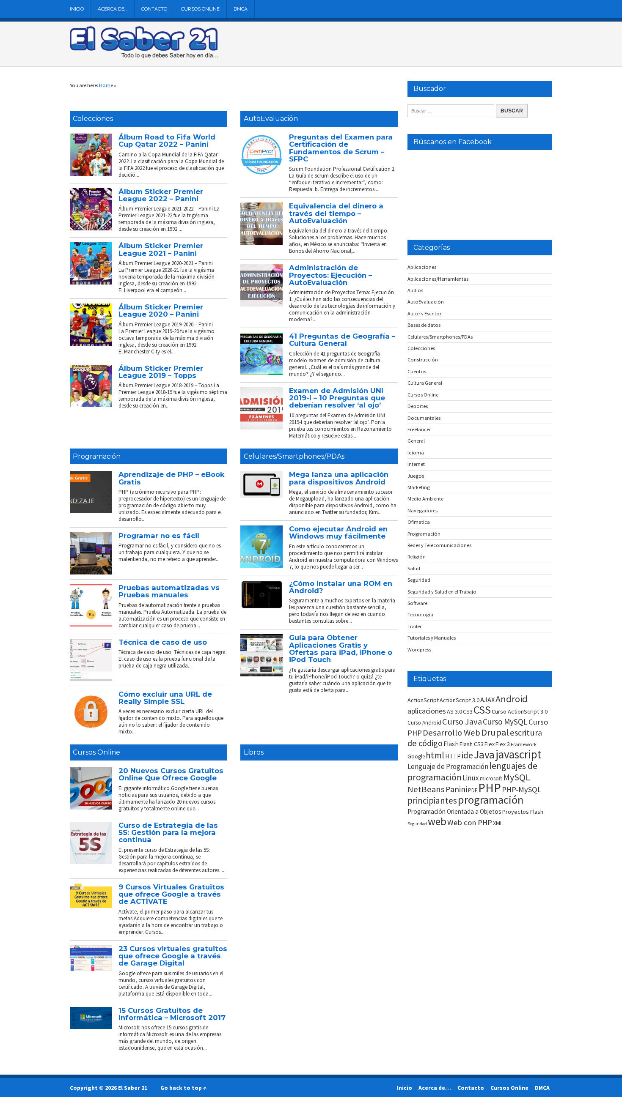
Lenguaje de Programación (447, 766)
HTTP (453, 756)
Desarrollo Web (451, 732)
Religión (416, 556)
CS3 (468, 711)
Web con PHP (469, 822)
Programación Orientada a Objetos (454, 811)
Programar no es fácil (158, 535)
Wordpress (419, 649)
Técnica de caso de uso (162, 642)
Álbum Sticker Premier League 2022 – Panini (160, 195)
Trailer (414, 626)
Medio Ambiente (425, 498)
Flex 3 (502, 744)
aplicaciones (426, 711)
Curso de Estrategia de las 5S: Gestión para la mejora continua (168, 832)
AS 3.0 (454, 711)
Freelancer (419, 429)
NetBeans (426, 789)
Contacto (154, 9)
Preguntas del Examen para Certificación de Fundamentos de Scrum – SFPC (341, 148)
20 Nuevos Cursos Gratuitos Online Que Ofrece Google (170, 774)
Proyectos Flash (522, 811)
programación (490, 800)
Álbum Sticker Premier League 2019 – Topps (160, 372)
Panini (456, 789)
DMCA (241, 9)
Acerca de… (112, 9)
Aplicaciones (421, 267)
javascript (518, 754)
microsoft (491, 778)
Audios (415, 290)
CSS (482, 710)
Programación (97, 456)
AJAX (487, 699)
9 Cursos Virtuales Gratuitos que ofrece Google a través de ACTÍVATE (171, 894)
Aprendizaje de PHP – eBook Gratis (171, 478)
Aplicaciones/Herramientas (437, 279)
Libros (254, 752)
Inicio (77, 9)
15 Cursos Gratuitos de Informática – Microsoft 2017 (172, 1014)
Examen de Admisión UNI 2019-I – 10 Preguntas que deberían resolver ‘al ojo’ (337, 398)
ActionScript (423, 700)
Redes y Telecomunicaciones (439, 545)
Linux (470, 777)
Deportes (417, 406)
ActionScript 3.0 (459, 700)
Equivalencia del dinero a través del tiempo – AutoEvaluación (336, 213)
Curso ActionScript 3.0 (520, 711)
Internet (416, 464)
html (435, 755)
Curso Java (462, 721)
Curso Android (424, 722)
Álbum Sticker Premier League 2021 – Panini (160, 249)
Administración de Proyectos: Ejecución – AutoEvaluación (330, 275)
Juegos (415, 476)
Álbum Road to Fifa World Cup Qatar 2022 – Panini (166, 140)
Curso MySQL (505, 722)
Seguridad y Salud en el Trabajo (441, 591)
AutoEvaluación (271, 119)
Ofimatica (418, 522)
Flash (451, 744)
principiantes (432, 800)
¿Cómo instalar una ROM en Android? (340, 587)
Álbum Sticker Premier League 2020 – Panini (160, 310)
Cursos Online (200, 9)
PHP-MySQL (521, 789)
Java (484, 754)
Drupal (495, 732)
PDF (472, 790)
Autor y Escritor (424, 313)
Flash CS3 (472, 744)
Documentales (423, 418)
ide (467, 755)
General (416, 441)
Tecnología (420, 614)
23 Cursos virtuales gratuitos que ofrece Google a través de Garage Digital (172, 956)
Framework (524, 744)
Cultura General (424, 383)
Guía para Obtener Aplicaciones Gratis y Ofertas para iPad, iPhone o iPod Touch (340, 648)
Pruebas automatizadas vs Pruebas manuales (169, 591)
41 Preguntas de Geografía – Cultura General (342, 339)
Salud (413, 568)
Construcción (422, 359)
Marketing (418, 487)
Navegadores (422, 510)
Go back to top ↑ (183, 1088)
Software (417, 603)
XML (498, 823)
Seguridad (418, 580)
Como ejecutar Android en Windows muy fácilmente (338, 532)
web (437, 821)
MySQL (516, 777)
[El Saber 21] (144, 57)
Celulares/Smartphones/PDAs (294, 456)
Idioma (415, 452)
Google (416, 756)
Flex (489, 744)
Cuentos (416, 371)
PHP (489, 788)
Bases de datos (423, 325)
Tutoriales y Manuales (431, 638)
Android (511, 699)
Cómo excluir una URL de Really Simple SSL (165, 698)
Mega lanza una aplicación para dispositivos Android (338, 478)
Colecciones (93, 119)
